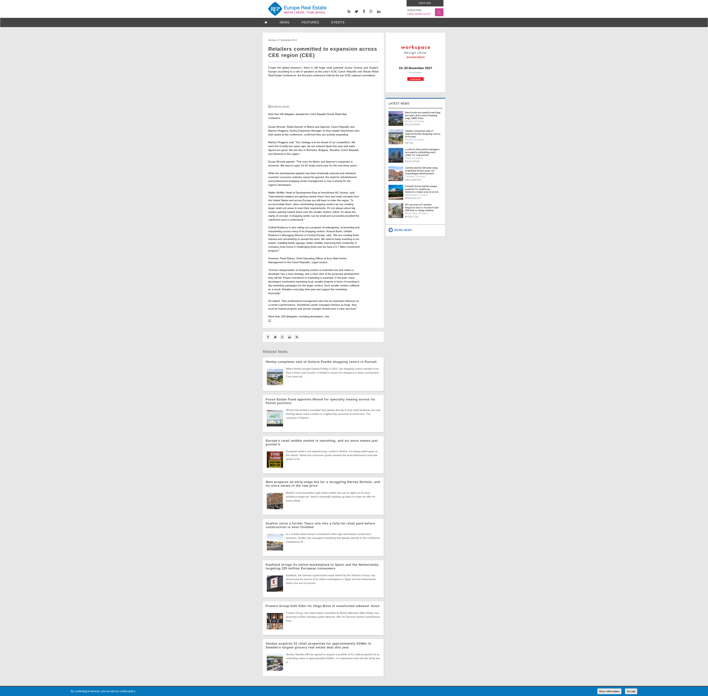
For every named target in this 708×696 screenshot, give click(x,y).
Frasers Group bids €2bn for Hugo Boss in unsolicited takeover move (322, 606)
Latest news (399, 103)
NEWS (284, 22)
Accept (631, 691)
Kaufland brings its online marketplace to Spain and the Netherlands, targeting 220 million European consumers (322, 566)
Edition (425, 3)
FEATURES (310, 22)
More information (609, 691)
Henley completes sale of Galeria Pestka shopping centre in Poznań (321, 362)
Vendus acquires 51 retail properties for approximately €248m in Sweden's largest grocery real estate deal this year (318, 645)
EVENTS (338, 22)
